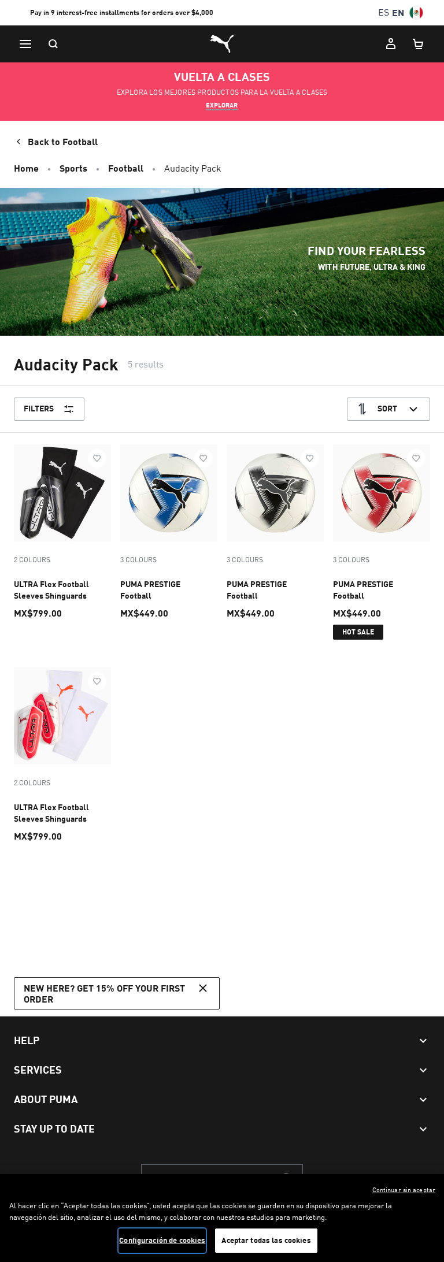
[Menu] (25, 43)
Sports (73, 167)
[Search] (53, 43)
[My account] (390, 43)
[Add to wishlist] (97, 458)
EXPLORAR (222, 105)
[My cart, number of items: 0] (418, 43)
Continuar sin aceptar (403, 1190)
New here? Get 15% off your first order (104, 993)
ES (383, 12)
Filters (39, 408)
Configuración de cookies (162, 1240)
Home (26, 167)
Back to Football (63, 141)
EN (398, 12)
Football (125, 167)
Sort (387, 408)
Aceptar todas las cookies (265, 1240)
